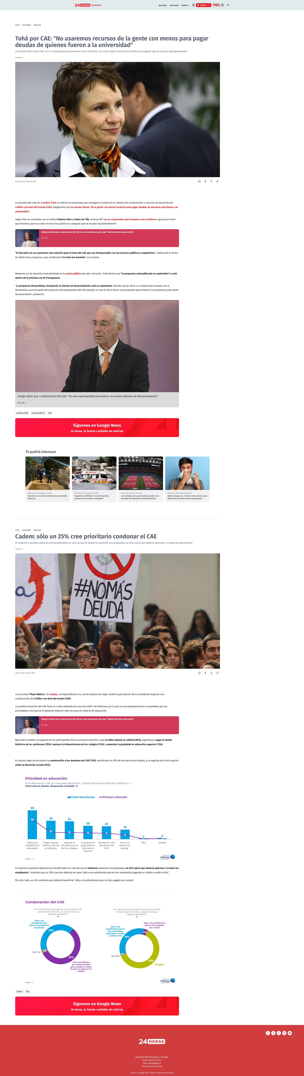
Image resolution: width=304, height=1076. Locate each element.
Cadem (19, 991)
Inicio (17, 25)
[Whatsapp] (199, 181)
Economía (174, 5)
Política (185, 5)
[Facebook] (205, 181)
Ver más (44, 238)
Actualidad (26, 25)
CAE (50, 413)
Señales (203, 5)
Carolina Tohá (22, 413)
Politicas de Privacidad (152, 1066)
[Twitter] (211, 181)
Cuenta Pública (38, 413)
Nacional (163, 5)
